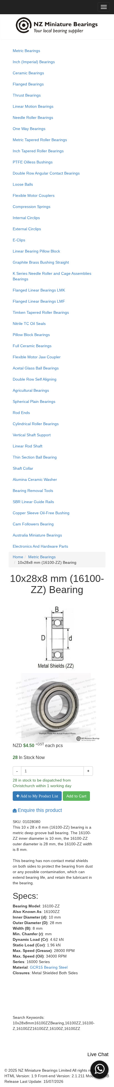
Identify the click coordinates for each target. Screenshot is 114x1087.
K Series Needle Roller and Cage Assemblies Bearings (52, 276)
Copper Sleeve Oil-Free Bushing (41, 513)
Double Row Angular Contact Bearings (46, 173)
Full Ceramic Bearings (32, 346)
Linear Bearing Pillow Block (36, 251)
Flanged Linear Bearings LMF (39, 301)
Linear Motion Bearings (33, 106)
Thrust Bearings (27, 95)
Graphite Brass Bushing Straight (41, 262)
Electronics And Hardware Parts (40, 546)
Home (18, 557)
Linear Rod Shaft (27, 446)
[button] (99, 1069)
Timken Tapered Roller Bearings (41, 312)
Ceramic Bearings (28, 73)
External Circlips (27, 229)
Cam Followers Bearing (33, 524)
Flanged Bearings (28, 84)
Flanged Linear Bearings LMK (39, 290)
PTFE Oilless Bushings (33, 162)
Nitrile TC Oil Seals (29, 323)
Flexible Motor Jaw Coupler (37, 357)
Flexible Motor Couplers (34, 195)
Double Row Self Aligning (34, 379)
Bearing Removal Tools (33, 490)
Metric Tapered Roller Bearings (40, 140)
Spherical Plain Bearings (34, 401)
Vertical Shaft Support (32, 435)
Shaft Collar (23, 468)
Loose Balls (23, 184)
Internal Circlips (26, 218)
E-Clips (19, 240)
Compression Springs (31, 206)
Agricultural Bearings (31, 390)
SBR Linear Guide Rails (33, 502)
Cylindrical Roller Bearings (36, 424)
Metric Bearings (26, 50)
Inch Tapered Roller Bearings (38, 151)
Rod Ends (21, 412)
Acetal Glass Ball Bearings (36, 368)
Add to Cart (76, 796)
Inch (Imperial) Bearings (34, 62)
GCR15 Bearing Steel (49, 967)
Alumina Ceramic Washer (35, 479)
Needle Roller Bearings (33, 117)
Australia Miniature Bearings (37, 535)
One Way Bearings (29, 128)
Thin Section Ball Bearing (35, 457)
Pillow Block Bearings (31, 334)
